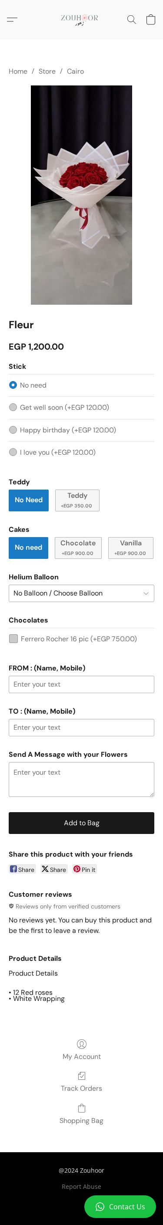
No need (33, 385)
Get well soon (64, 407)
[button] (81, 1206)
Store (47, 71)
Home (18, 71)
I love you (58, 452)
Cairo (75, 71)
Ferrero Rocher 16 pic (79, 638)
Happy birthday (68, 430)
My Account (82, 1056)
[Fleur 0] (81, 195)
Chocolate (78, 547)
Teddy (76, 500)
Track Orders (81, 1088)
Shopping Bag (81, 1120)
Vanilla (130, 547)
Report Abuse (81, 1186)
